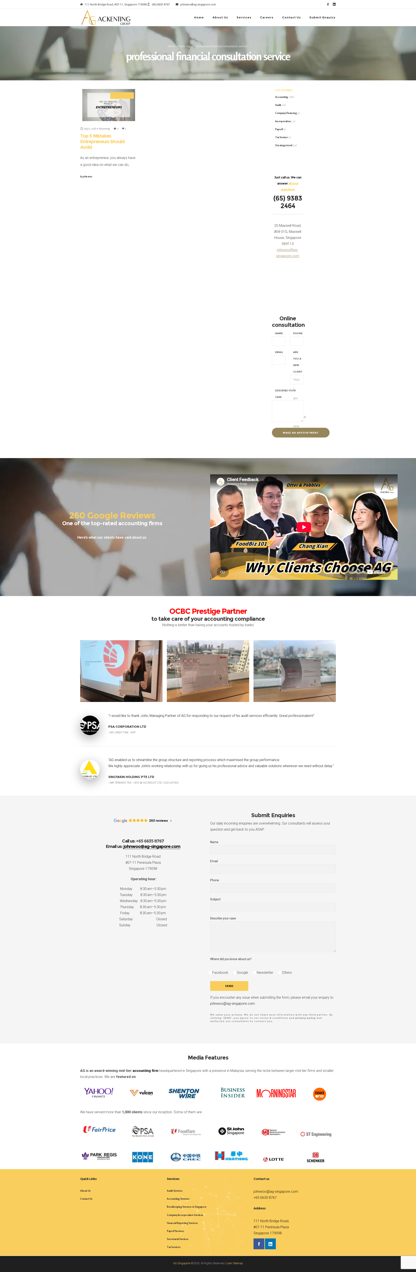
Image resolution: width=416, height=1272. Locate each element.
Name (214, 842)
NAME (279, 333)
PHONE (297, 333)
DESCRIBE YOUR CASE (285, 394)
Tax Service (281, 137)
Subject (215, 899)
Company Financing (286, 113)
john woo (86, 176)
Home (171, 46)
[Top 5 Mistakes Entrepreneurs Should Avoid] (108, 105)
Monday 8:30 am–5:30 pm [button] (143, 889)
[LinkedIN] (334, 4)
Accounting (281, 97)
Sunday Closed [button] (143, 925)
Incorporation (283, 121)
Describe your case (223, 918)
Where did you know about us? (231, 959)
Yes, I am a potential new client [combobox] (298, 381)
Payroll (279, 129)
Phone (214, 880)
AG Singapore (181, 1263)
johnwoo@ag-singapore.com (232, 1003)
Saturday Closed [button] (143, 919)
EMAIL (279, 352)
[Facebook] (328, 4)
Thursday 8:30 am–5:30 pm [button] (143, 907)
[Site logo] (106, 17)
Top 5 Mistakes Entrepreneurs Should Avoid (102, 141)
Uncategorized (283, 145)
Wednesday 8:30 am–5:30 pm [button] (143, 901)
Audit (278, 105)
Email (214, 861)
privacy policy (305, 1017)
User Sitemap (234, 1263)
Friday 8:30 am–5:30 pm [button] (143, 913)
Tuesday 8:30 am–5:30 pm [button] (143, 895)
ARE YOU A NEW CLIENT (297, 362)
